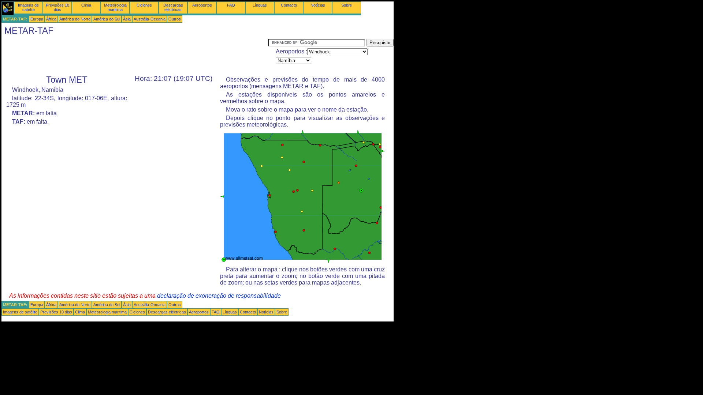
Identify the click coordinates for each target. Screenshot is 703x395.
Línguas (260, 5)
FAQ (231, 5)
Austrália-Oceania (149, 19)
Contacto (289, 5)
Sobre (346, 5)
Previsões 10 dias (57, 7)
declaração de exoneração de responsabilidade (219, 296)
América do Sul (106, 19)
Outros (174, 19)
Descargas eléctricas (173, 7)
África (51, 19)
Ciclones (144, 5)
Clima (86, 5)
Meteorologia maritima (115, 7)
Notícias (317, 5)
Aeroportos (202, 5)
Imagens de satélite (28, 7)
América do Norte (74, 19)
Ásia (127, 19)
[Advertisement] (134, 55)
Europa (36, 19)
